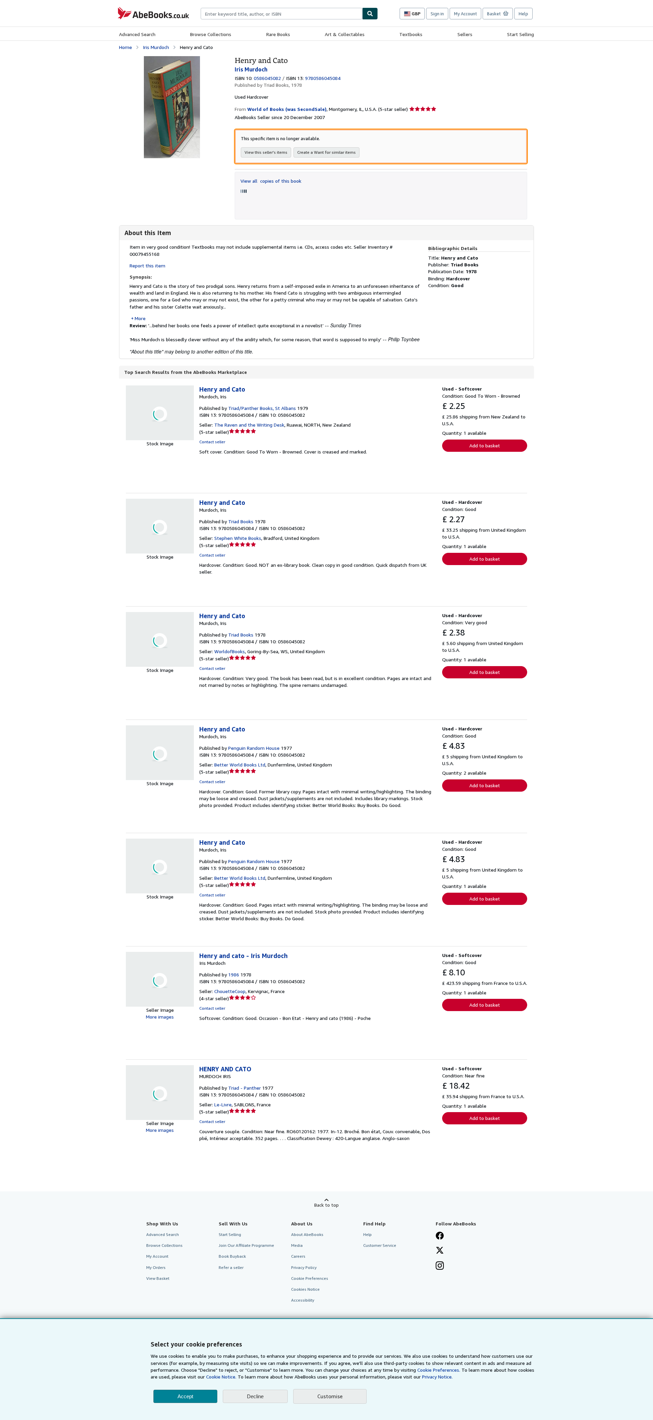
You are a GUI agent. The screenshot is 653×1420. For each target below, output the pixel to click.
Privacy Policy (304, 1267)
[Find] (370, 13)
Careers (298, 1256)
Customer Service (379, 1245)
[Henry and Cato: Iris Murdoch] (172, 59)
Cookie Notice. (221, 1377)
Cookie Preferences (309, 1278)
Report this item (147, 265)
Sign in (437, 13)
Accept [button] (185, 1396)
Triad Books (240, 521)
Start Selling (520, 34)
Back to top (326, 1205)
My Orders (156, 1267)
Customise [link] (329, 1396)
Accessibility (302, 1300)
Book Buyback (232, 1256)
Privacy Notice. (437, 1377)
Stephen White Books (237, 538)
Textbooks (410, 34)
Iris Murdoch (156, 47)
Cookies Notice (305, 1289)
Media (297, 1245)
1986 (233, 974)
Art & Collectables (345, 34)
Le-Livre (223, 1104)
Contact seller (212, 441)
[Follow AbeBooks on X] (440, 1250)
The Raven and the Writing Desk (249, 425)
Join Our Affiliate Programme (246, 1245)
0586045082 (267, 78)
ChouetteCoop (230, 991)
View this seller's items (266, 152)
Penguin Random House (254, 748)
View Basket (157, 1278)
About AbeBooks (307, 1234)
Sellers (464, 34)
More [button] (140, 318)
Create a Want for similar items (326, 152)
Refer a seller (231, 1267)
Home (125, 47)
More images (160, 1017)
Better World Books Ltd (239, 764)
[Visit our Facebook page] (440, 1236)
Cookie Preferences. (438, 1370)
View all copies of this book (270, 181)
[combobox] (281, 13)
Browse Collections (210, 34)
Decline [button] (255, 1396)
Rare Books (278, 34)
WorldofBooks (229, 651)
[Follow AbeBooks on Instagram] (440, 1266)
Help (523, 13)
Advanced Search (137, 34)
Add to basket (484, 445)
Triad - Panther (244, 1088)
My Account (465, 13)
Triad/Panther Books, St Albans (262, 408)
